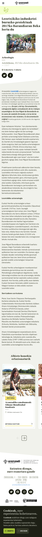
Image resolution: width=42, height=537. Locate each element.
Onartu (10, 531)
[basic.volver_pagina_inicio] (21, 3)
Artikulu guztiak (12, 424)
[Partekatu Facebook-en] (10, 75)
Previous (17, 438)
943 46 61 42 (22, 482)
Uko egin (23, 531)
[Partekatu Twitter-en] (4, 75)
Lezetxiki (14, 91)
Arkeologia (8, 57)
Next (24, 438)
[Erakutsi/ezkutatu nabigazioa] (3, 3)
